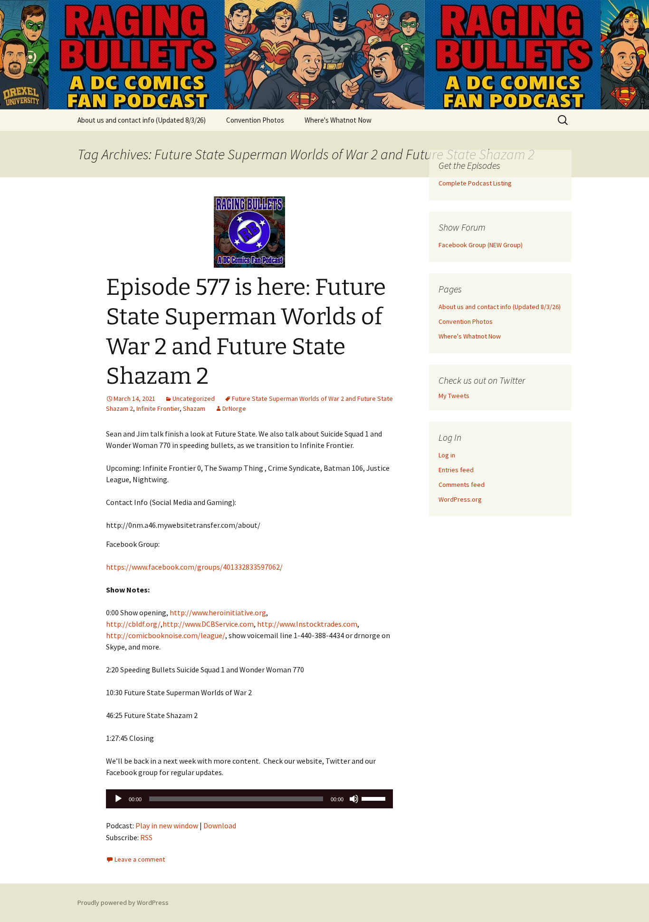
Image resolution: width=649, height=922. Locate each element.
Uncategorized (193, 398)
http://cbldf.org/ (133, 624)
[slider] (375, 797)
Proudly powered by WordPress (123, 902)
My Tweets (454, 395)
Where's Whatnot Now (338, 120)
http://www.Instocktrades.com (307, 624)
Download (219, 825)
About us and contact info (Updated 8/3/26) (141, 120)
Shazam (194, 408)
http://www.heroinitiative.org (218, 612)
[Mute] (354, 799)
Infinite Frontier (158, 408)
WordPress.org (460, 499)
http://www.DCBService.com (208, 624)
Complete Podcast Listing (475, 183)
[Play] (118, 799)
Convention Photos (255, 120)
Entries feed (456, 470)
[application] (249, 798)
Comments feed (462, 484)
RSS (146, 837)
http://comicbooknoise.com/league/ (165, 635)
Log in (447, 455)
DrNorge (234, 408)
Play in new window (166, 825)
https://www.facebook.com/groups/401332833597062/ (194, 567)
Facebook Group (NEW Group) (481, 245)
